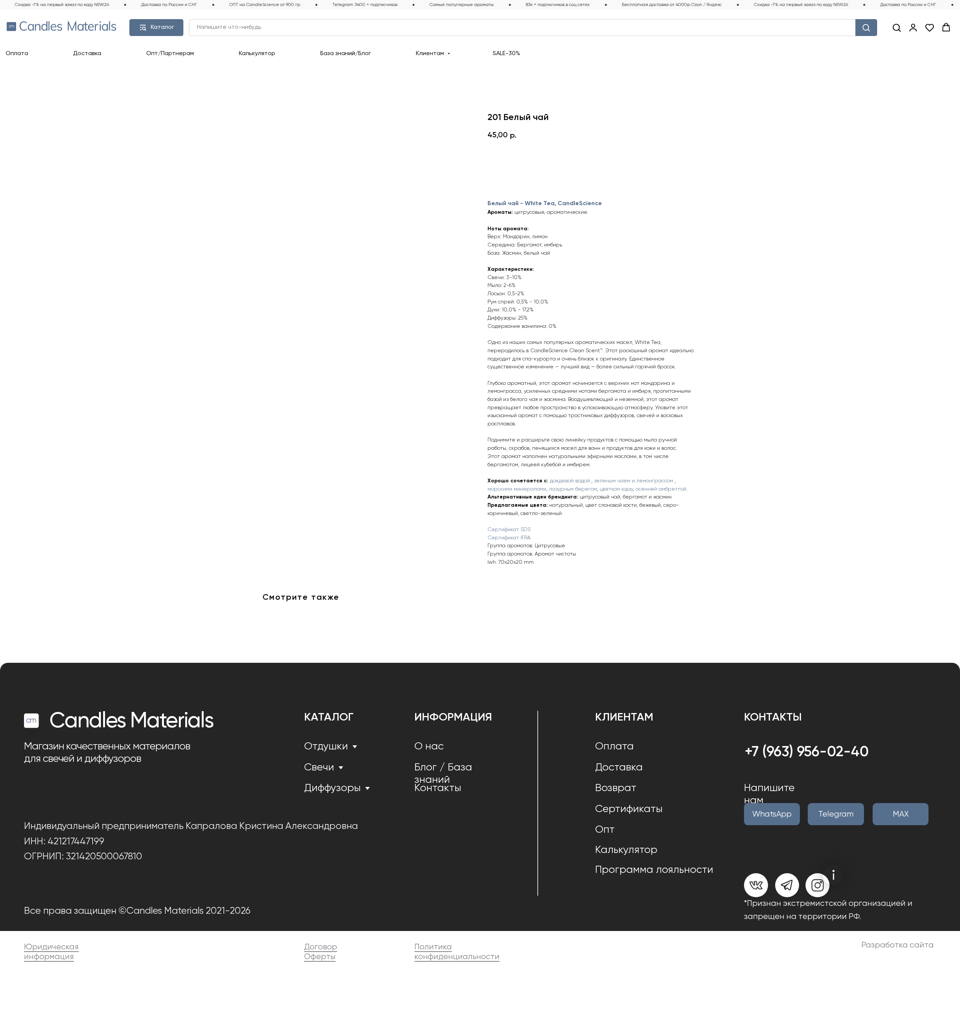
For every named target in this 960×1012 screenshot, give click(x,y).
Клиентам (431, 54)
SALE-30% (506, 54)
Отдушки (326, 747)
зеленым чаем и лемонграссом (633, 480)
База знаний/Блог (345, 54)
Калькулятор (257, 54)
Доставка (87, 54)
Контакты (437, 788)
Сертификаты (629, 809)
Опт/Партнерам (170, 54)
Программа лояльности (654, 870)
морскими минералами (517, 489)
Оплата (17, 54)
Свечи (319, 768)
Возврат (615, 788)
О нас (429, 747)
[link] (913, 27)
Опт (605, 830)
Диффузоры (332, 788)
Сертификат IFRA (509, 538)
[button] (896, 27)
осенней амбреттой (661, 489)
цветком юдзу (616, 489)
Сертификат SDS (509, 529)
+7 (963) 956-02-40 (807, 752)
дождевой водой (570, 480)
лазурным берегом (573, 489)
